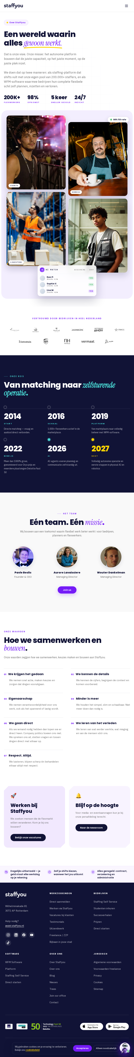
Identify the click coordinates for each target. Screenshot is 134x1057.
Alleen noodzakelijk (106, 1048)
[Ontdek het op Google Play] (117, 1026)
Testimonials (57, 921)
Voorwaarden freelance (107, 968)
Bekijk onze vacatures (28, 837)
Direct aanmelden (60, 901)
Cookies (98, 982)
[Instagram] (8, 935)
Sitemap (98, 988)
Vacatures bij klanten (62, 915)
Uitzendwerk (57, 928)
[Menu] (126, 5)
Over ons (55, 968)
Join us (67, 590)
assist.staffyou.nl (14, 925)
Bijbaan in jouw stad (61, 941)
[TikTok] (8, 943)
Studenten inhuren (104, 908)
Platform (10, 968)
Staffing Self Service (105, 901)
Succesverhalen (103, 915)
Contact (54, 1002)
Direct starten (101, 928)
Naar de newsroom (91, 827)
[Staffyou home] (15, 895)
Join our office (58, 995)
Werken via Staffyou (61, 908)
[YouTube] (32, 935)
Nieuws (54, 982)
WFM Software (13, 962)
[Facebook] (24, 935)
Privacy (98, 975)
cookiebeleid (32, 1050)
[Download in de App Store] (91, 1026)
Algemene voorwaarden (107, 962)
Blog (52, 975)
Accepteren (82, 1048)
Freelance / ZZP (59, 935)
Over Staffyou (57, 962)
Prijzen (98, 921)
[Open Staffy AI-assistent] (125, 1048)
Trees (53, 988)
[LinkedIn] (16, 935)
